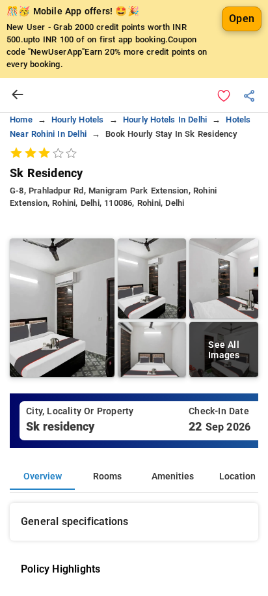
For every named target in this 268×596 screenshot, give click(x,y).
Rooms (107, 476)
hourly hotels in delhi (165, 119)
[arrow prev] (17, 95)
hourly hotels (77, 119)
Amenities (173, 476)
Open (241, 18)
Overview (42, 476)
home (21, 119)
